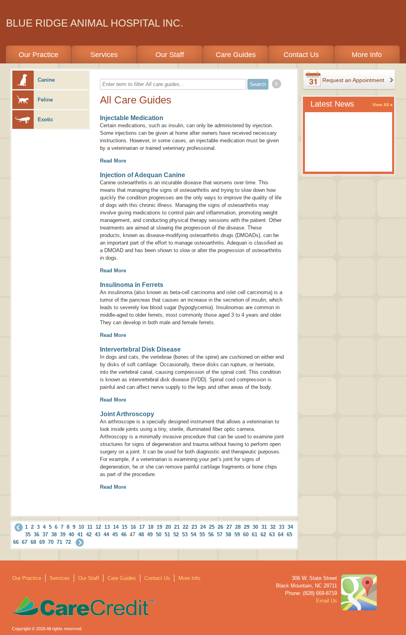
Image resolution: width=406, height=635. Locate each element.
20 (168, 527)
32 (273, 527)
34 (290, 527)
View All (380, 104)
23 (194, 527)
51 (167, 534)
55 (202, 534)
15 (124, 527)
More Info (367, 55)
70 (51, 542)
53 (185, 534)
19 (159, 527)
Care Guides (236, 55)
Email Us (326, 601)
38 (54, 534)
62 (263, 534)
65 (289, 534)
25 (211, 527)
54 (193, 534)
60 (246, 534)
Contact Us (301, 55)
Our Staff (169, 55)
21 (177, 527)
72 (68, 542)
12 (98, 527)
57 (219, 534)
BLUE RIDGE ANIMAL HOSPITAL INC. (94, 23)
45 (115, 534)
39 (62, 534)
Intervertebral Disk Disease (140, 349)
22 (185, 527)
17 (142, 527)
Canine (46, 80)
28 (238, 527)
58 (228, 534)
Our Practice (38, 55)
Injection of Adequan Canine (142, 175)
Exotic (45, 119)
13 (107, 527)
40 (71, 534)
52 (176, 534)
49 (150, 534)
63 (272, 534)
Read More (113, 161)
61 (254, 534)
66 (16, 542)
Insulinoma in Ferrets (131, 284)
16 (133, 527)
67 (24, 542)
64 (280, 534)
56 (211, 534)
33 (281, 527)
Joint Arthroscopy (127, 414)
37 (45, 534)
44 (106, 534)
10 (81, 527)
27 (229, 527)
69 (42, 542)
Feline (45, 100)
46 (123, 534)
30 (255, 527)
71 (59, 542)
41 (80, 534)
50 (158, 534)
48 (141, 534)
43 (97, 534)
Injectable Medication (131, 118)
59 (237, 534)
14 (116, 527)
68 (33, 542)
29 (246, 527)
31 (264, 527)
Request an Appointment (353, 80)
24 (203, 527)
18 (150, 527)
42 (89, 534)
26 (220, 527)
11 (89, 527)
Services (104, 55)
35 (28, 534)
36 (36, 534)
